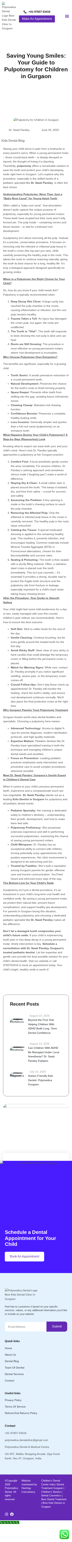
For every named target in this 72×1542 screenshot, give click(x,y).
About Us (10, 1354)
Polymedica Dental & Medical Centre (27, 1446)
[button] (67, 16)
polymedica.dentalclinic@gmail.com (26, 1440)
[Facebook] (12, 1514)
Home (8, 1348)
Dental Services (14, 1374)
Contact (9, 1380)
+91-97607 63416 (15, 1433)
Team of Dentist (14, 1367)
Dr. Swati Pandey (19, 129)
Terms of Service (15, 1406)
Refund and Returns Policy (21, 1413)
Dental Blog (12, 1361)
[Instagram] (6, 1514)
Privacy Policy (13, 1400)
